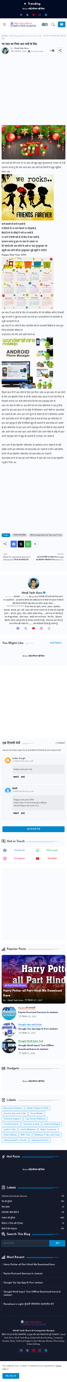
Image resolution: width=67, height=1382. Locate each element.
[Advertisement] (33, 91)
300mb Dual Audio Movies (33, 1196)
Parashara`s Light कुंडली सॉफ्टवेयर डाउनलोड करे (29, 1304)
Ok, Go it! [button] (11, 1376)
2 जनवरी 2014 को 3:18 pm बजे (23, 761)
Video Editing (10, 1135)
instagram (19, 858)
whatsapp (52, 850)
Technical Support (12, 1119)
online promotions (40, 1140)
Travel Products (11, 1124)
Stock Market (36, 1113)
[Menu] (4, 24)
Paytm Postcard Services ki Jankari (38, 1012)
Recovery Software (12, 1108)
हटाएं (23, 777)
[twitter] (25, 629)
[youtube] (33, 14)
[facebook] (21, 14)
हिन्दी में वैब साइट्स (33, 1229)
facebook (19, 850)
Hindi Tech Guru (32, 593)
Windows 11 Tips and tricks (47, 1135)
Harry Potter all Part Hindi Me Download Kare (29, 1264)
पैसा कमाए (33, 1207)
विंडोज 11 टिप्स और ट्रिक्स (33, 1223)
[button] (45, 24)
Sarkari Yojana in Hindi (37, 1108)
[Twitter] (21, 544)
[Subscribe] (61, 24)
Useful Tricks (9, 1129)
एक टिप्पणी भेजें (33, 829)
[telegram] (46, 14)
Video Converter (48, 1129)
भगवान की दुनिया (19, 535)
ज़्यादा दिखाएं (55, 643)
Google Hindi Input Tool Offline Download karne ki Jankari (36, 1047)
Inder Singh (18, 758)
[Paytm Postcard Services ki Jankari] (9, 1013)
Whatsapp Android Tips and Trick (25, 36)
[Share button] (35, 544)
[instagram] (39, 14)
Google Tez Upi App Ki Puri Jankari (38, 1029)
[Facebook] (14, 544)
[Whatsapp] (28, 544)
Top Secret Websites (35, 1119)
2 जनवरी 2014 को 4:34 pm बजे (23, 791)
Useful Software (52, 1124)
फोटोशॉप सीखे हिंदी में (33, 1212)
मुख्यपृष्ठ (5, 36)
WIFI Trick (25, 1135)
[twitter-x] (27, 14)
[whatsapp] (49, 629)
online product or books (15, 1140)
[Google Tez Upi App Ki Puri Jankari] (9, 1029)
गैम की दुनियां (33, 1201)
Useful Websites (28, 1129)
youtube (52, 858)
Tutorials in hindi (31, 1124)
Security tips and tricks (14, 1113)
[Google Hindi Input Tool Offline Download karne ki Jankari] (9, 1046)
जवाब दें (16, 777)
